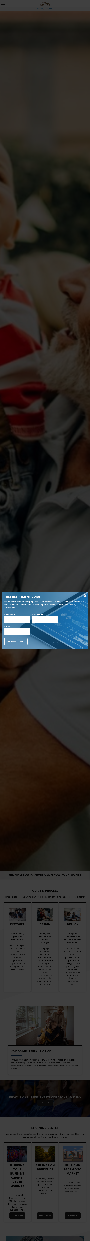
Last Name (37, 614)
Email (7, 626)
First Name (9, 614)
